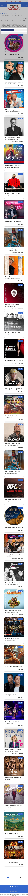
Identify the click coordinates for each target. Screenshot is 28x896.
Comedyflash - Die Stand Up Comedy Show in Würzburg (13, 555)
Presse (9, 889)
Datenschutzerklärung (23, 32)
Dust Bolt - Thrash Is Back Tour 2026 (13, 416)
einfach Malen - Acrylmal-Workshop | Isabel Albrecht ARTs (13, 471)
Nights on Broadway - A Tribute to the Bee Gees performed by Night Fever (12, 638)
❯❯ (20, 877)
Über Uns (17, 889)
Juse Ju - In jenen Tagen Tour (13, 805)
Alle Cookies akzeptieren (7, 30)
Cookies (16, 891)
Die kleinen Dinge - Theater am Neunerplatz (13, 138)
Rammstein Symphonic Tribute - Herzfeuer (12, 861)
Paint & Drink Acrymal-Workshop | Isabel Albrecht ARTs (13, 249)
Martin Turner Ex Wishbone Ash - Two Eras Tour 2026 (13, 722)
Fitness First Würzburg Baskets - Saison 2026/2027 (13, 304)
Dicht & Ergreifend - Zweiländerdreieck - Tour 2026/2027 (12, 833)
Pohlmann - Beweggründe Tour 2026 (12, 444)
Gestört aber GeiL (10, 694)
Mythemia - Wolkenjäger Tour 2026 (13, 777)
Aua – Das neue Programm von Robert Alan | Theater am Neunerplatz (13, 193)
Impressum (22, 889)
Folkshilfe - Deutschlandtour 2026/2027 (13, 583)
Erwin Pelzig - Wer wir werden (14, 276)
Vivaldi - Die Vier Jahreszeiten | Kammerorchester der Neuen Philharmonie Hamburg (14, 666)
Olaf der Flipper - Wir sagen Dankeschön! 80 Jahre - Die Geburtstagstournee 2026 (13, 165)
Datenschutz (12, 891)
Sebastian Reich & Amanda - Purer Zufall (13, 82)
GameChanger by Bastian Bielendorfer (12, 221)
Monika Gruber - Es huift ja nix (13, 750)
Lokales (13, 889)
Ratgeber (5, 889)
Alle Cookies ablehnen (20, 30)
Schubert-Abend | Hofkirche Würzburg (13, 527)
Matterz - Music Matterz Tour (13, 388)
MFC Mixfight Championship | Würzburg (13, 499)
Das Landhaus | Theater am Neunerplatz (13, 611)
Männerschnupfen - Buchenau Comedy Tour (12, 110)
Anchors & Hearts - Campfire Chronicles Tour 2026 (13, 332)
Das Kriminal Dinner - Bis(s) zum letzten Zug (13, 360)
